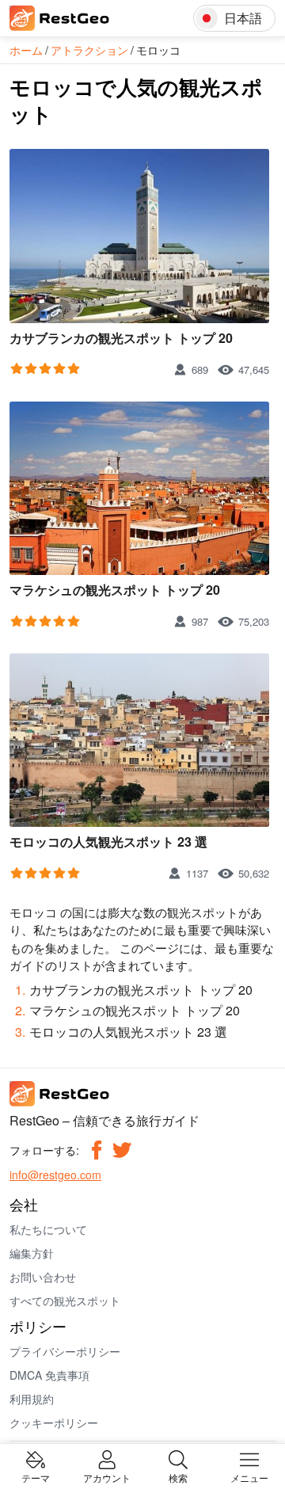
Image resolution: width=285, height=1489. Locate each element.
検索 (178, 1477)
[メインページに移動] (81, 18)
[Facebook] (96, 1150)
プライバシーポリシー (65, 1351)
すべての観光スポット (65, 1300)
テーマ (35, 1477)
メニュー (249, 1477)
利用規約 (32, 1399)
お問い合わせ (43, 1277)
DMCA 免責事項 (49, 1375)
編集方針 (32, 1253)
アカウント (107, 1477)
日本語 (243, 18)
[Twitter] (121, 1150)
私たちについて (48, 1229)
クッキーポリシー (54, 1422)
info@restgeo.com (55, 1174)
